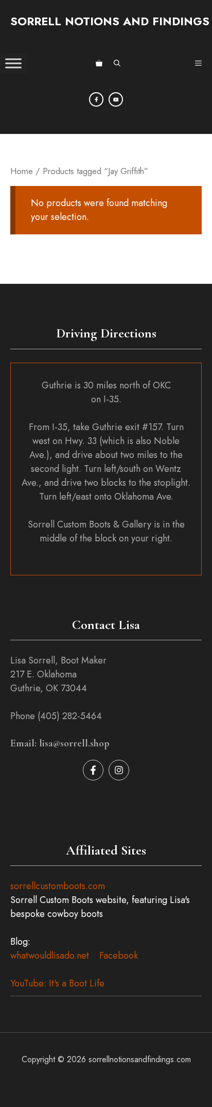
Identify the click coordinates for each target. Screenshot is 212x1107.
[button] (117, 63)
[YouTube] (116, 99)
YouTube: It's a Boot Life (57, 983)
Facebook (118, 955)
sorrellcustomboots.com (57, 886)
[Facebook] (96, 99)
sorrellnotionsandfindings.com (140, 1059)
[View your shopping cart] (99, 63)
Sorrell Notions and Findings (109, 21)
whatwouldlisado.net (49, 955)
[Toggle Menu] (13, 63)
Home (21, 171)
